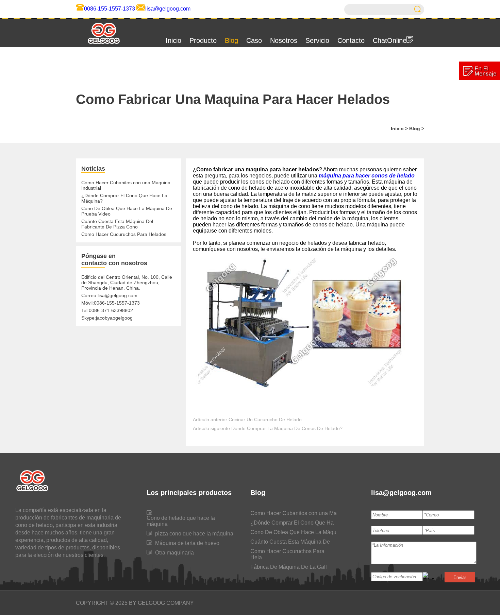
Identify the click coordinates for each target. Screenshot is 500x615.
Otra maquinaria (174, 553)
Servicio (317, 40)
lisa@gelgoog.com (167, 9)
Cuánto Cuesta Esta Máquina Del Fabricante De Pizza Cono (117, 224)
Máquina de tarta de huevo (187, 543)
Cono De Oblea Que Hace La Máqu (293, 532)
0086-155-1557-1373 (109, 9)
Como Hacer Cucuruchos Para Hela (287, 554)
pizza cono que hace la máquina (194, 533)
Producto (203, 40)
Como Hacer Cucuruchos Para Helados (123, 234)
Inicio (173, 40)
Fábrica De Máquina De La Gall (288, 567)
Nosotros (283, 40)
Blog (231, 40)
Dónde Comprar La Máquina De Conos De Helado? (287, 428)
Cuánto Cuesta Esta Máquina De (290, 542)
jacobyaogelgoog (114, 318)
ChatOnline (389, 40)
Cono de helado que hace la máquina (181, 521)
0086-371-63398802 (111, 310)
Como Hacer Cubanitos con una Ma (293, 513)
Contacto (351, 40)
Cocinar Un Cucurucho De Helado (265, 419)
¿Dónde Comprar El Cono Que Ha (292, 523)
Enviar (459, 577)
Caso (254, 40)
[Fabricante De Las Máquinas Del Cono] (98, 44)
